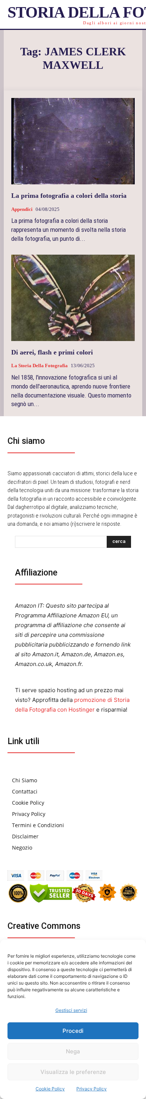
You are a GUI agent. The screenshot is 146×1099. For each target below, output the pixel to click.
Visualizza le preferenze (73, 1071)
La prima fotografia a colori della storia (69, 195)
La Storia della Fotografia (39, 365)
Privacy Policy (91, 1089)
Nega (73, 1051)
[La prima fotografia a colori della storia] (73, 141)
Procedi (73, 1030)
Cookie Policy (50, 1089)
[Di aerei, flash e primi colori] (73, 298)
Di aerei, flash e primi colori (52, 352)
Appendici (22, 209)
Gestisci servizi (71, 1010)
